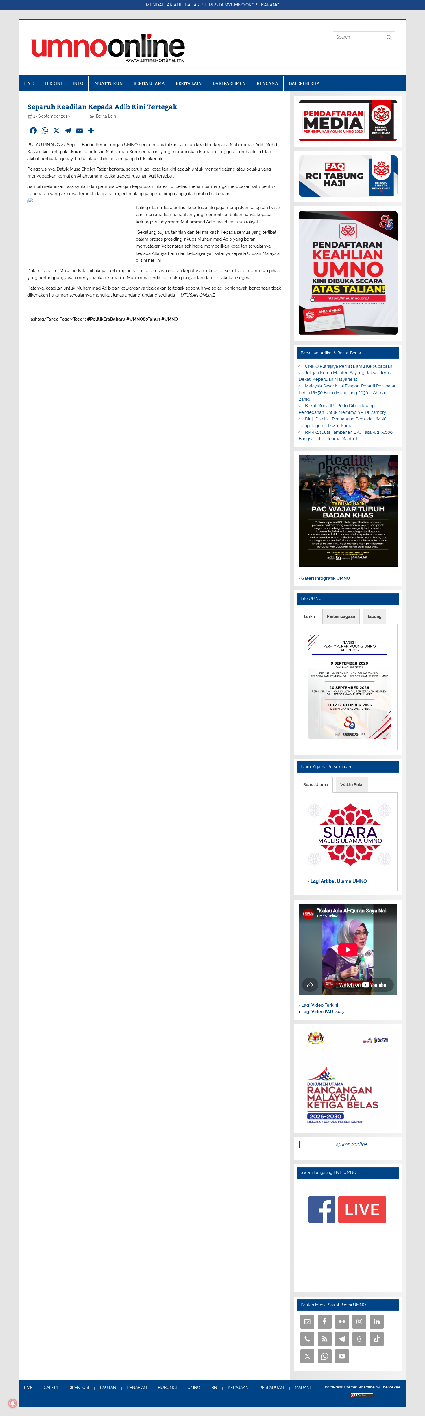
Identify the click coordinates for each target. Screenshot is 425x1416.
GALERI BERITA (304, 83)
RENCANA (267, 83)
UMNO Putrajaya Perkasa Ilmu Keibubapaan (348, 366)
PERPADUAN (271, 1388)
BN (214, 1388)
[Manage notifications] (12, 1403)
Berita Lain (106, 116)
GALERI (51, 1388)
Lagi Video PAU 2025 (322, 1011)
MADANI (303, 1388)
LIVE (29, 83)
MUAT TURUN (108, 83)
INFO (78, 83)
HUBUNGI (167, 1388)
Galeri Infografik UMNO (325, 578)
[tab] (309, 616)
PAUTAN (108, 1388)
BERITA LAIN (189, 83)
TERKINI (53, 83)
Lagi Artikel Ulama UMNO (338, 881)
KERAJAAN (238, 1388)
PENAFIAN (137, 1388)
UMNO (193, 1388)
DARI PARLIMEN (229, 83)
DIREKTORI (78, 1388)
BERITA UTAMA (149, 83)
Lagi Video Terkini (319, 1005)
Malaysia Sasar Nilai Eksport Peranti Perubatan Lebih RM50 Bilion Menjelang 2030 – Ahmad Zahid (347, 392)
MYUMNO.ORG (239, 5)
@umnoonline (352, 1144)
